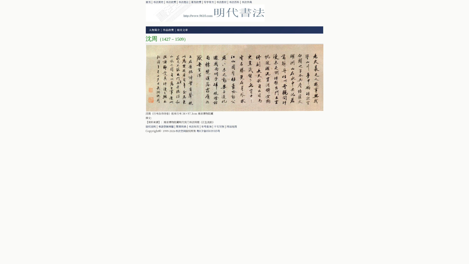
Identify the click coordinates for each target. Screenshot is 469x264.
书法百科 (234, 2)
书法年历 (194, 126)
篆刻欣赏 (196, 2)
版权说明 (151, 126)
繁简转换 (181, 126)
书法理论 (183, 2)
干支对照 (219, 126)
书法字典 (247, 2)
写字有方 (209, 2)
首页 (148, 2)
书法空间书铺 (166, 126)
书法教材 (221, 2)
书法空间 (180, 131)
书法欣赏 (171, 2)
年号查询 (206, 126)
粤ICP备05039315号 (208, 131)
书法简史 (158, 2)
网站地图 (232, 126)
